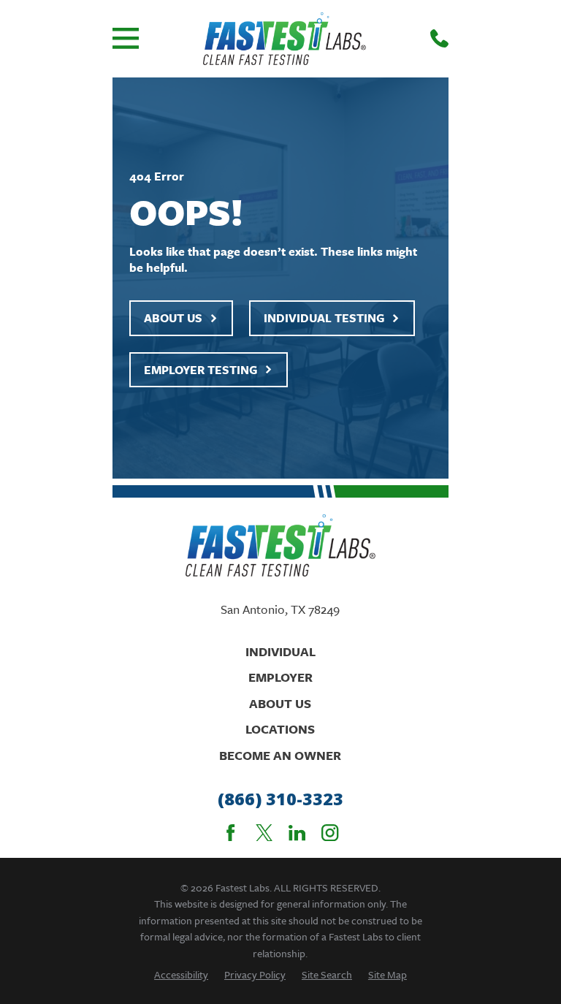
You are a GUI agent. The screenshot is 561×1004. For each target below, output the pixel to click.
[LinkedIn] (297, 832)
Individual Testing (324, 318)
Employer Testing (200, 370)
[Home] (284, 38)
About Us (173, 318)
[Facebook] (230, 832)
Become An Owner (280, 755)
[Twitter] (264, 832)
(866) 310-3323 (280, 799)
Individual (280, 651)
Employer (280, 677)
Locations (280, 729)
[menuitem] (181, 974)
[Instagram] (329, 832)
